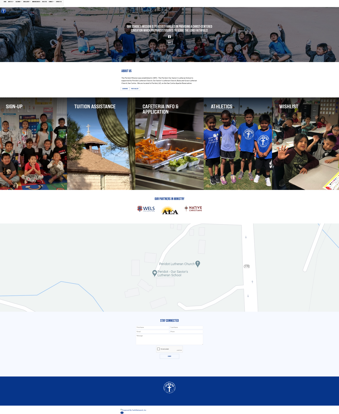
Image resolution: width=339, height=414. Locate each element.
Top (122, 413)
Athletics (44, 2)
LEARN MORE (125, 89)
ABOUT (169, 43)
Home (5, 2)
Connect (51, 2)
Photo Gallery (134, 89)
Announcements (36, 2)
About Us (10, 2)
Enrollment (26, 2)
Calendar (18, 2)
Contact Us (59, 2)
